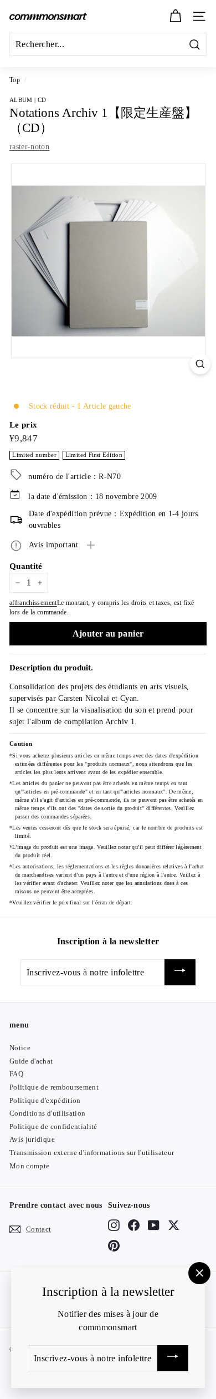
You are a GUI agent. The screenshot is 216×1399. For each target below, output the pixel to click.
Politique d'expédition (45, 1100)
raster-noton (29, 147)
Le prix (23, 424)
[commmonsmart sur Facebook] (134, 1225)
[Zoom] (200, 364)
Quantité (26, 566)
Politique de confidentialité (53, 1126)
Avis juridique (32, 1139)
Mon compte (29, 1166)
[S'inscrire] (180, 972)
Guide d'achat (31, 1061)
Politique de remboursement (54, 1087)
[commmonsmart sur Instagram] (114, 1225)
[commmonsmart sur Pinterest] (114, 1245)
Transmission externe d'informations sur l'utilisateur (91, 1152)
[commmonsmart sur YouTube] (154, 1225)
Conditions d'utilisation (47, 1113)
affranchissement (33, 603)
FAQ (16, 1074)
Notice (19, 1048)
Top (14, 80)
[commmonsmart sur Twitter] (173, 1225)
